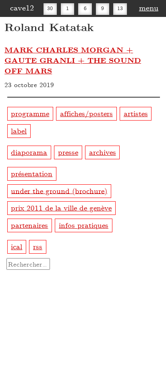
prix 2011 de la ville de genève (61, 207)
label (19, 130)
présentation (31, 173)
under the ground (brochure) (59, 190)
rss (37, 246)
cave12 (22, 7)
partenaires (29, 225)
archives (102, 152)
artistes (136, 113)
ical (16, 246)
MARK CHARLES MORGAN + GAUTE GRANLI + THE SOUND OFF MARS (72, 60)
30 (50, 8)
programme (30, 113)
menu (148, 7)
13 (120, 8)
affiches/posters (86, 113)
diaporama (29, 152)
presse (68, 152)
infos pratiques (83, 225)
